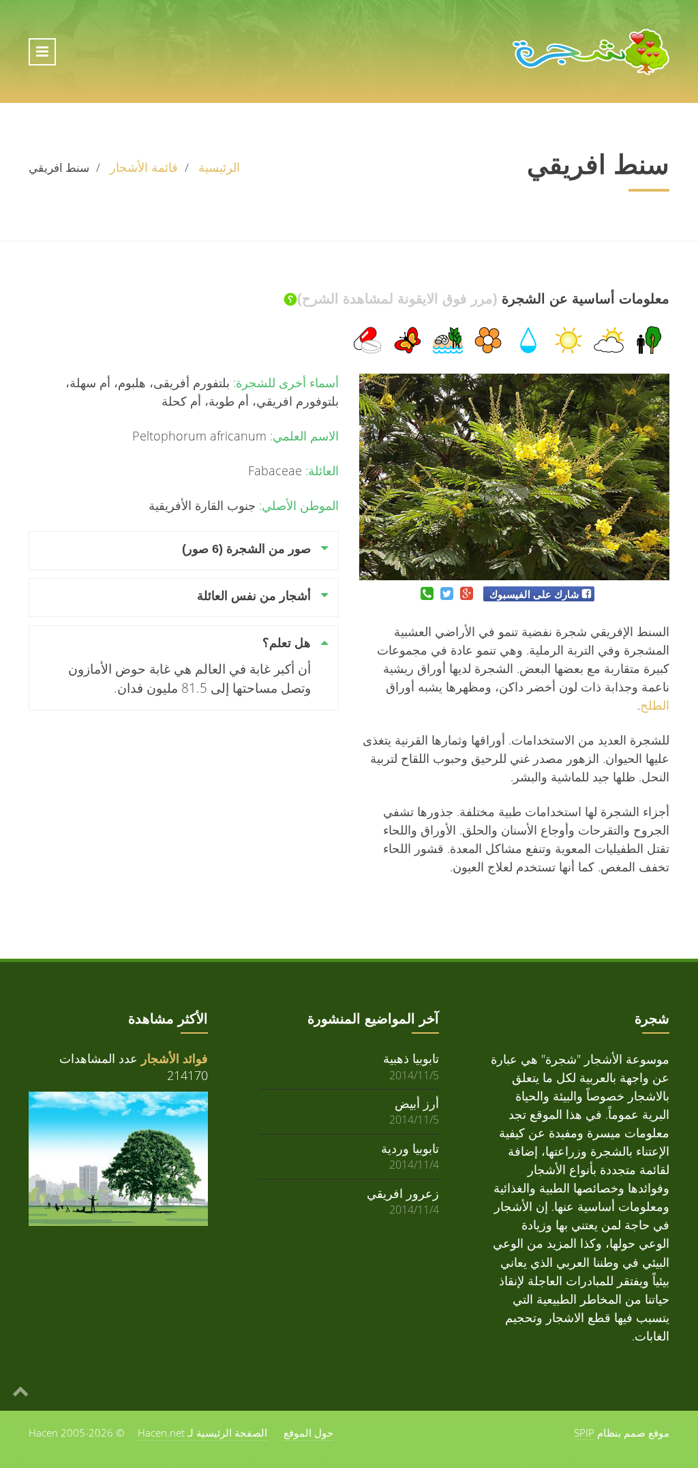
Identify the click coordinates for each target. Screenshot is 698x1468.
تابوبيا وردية (410, 1147)
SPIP (584, 1432)
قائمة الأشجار (144, 167)
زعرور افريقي (403, 1192)
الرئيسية (219, 167)
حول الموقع (308, 1432)
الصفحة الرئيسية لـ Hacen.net (202, 1432)
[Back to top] (20, 1390)
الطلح (654, 705)
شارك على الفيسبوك (534, 594)
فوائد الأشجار (174, 1058)
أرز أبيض (417, 1102)
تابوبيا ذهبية (411, 1057)
